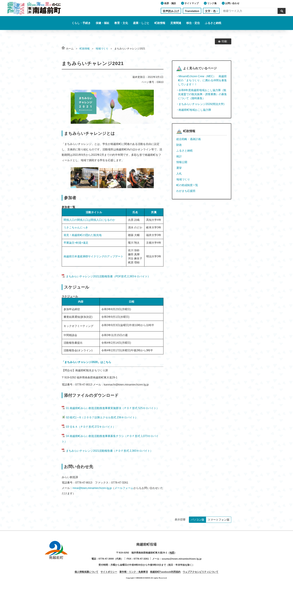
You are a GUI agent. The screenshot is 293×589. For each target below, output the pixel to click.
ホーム (70, 48)
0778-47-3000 (106, 558)
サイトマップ (191, 3)
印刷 (224, 41)
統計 (179, 156)
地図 (172, 552)
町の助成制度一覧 (187, 185)
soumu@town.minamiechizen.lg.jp (182, 558)
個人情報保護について (86, 571)
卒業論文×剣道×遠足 (76, 242)
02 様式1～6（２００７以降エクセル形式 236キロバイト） (102, 417)
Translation (192, 11)
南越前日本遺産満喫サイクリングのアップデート (93, 256)
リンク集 (212, 3)
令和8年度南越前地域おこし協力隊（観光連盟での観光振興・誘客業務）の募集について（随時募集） (202, 94)
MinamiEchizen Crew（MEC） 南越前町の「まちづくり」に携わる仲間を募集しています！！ (202, 80)
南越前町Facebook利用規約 (165, 571)
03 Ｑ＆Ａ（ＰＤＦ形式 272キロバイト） (90, 426)
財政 (179, 144)
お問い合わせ (232, 3)
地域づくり (102, 48)
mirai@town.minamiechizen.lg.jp (92, 488)
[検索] (282, 10)
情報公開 (181, 162)
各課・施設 (170, 3)
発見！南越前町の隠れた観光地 (83, 235)
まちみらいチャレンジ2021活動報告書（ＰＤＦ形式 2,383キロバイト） (109, 450)
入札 (179, 173)
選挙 (179, 167)
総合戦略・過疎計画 (188, 139)
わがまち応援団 (185, 190)
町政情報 (85, 48)
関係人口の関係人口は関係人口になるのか (89, 219)
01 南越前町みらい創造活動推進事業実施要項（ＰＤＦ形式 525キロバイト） (112, 408)
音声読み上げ (171, 11)
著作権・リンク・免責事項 (133, 571)
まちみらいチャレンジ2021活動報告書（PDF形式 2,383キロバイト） (108, 276)
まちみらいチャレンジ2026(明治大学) (201, 104)
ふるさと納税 (213, 23)
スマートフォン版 (218, 519)
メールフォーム (123, 488)
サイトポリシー (109, 571)
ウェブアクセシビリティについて (200, 571)
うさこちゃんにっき (76, 227)
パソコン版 (197, 519)
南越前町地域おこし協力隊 (195, 109)
